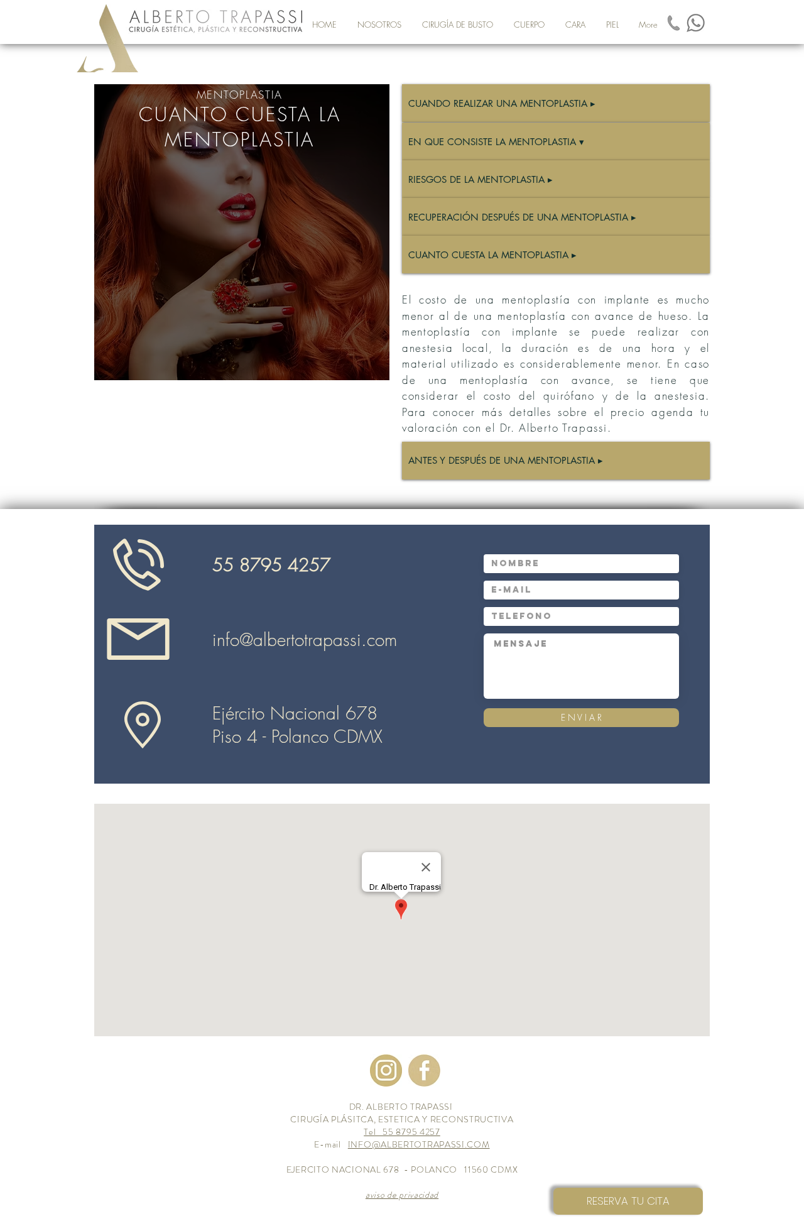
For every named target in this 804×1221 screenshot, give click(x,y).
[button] (457, 24)
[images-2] (386, 1070)
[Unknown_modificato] (696, 23)
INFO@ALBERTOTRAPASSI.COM (419, 1144)
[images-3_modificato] (424, 1070)
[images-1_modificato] (674, 23)
